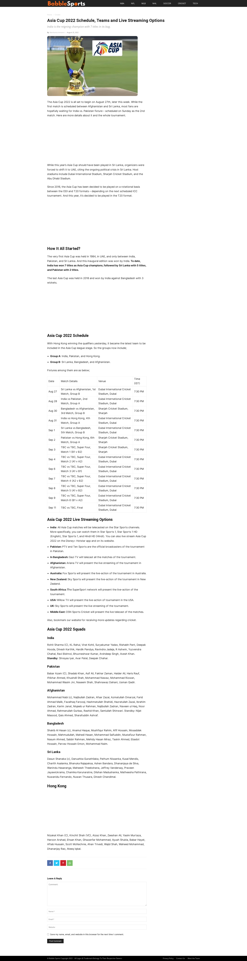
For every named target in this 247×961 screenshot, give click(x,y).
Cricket (182, 3)
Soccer (167, 3)
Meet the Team (194, 958)
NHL (155, 3)
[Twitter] (56, 863)
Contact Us (180, 958)
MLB (144, 3)
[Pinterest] (63, 863)
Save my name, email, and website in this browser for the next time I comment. (87, 934)
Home (49, 14)
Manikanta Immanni (57, 32)
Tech (195, 3)
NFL (133, 3)
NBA (122, 3)
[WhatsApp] (70, 863)
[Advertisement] (97, 141)
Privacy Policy (168, 958)
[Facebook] (50, 863)
